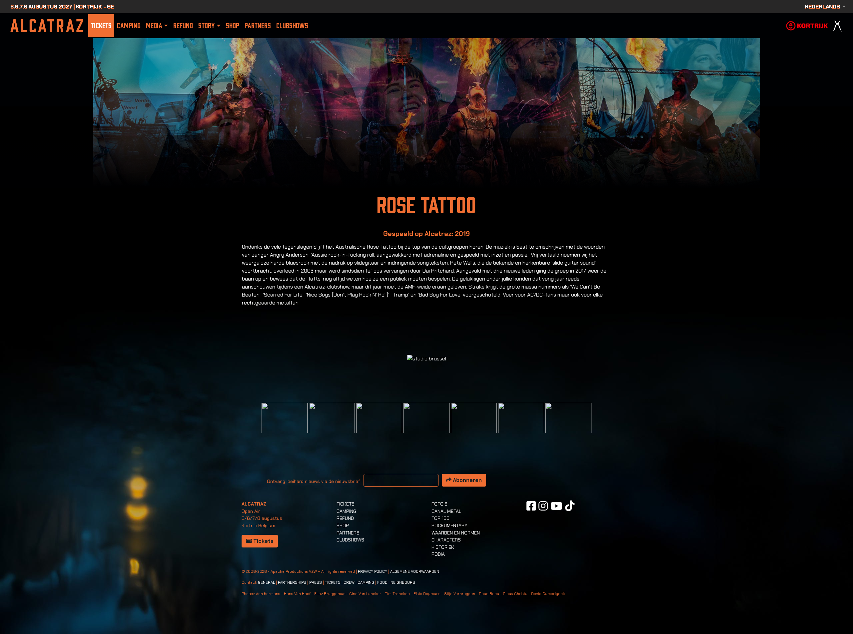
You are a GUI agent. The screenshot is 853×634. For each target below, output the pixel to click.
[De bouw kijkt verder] (521, 425)
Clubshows (292, 25)
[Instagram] (543, 506)
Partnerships (292, 582)
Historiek (442, 547)
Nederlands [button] (823, 6)
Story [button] (206, 25)
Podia (438, 554)
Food (382, 582)
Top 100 (440, 518)
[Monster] (568, 425)
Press (315, 582)
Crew (349, 582)
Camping (129, 25)
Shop (232, 25)
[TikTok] (569, 506)
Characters (446, 540)
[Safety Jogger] (285, 425)
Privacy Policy (372, 571)
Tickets (101, 25)
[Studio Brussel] (426, 425)
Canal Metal (446, 511)
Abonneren (466, 480)
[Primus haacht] (474, 425)
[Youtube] (556, 506)
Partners (258, 25)
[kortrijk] (807, 25)
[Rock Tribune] (332, 425)
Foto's (439, 504)
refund (183, 25)
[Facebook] (531, 506)
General (266, 582)
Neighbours (403, 582)
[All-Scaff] (379, 425)
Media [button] (154, 25)
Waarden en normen (455, 533)
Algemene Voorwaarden (414, 571)
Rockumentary (449, 525)
